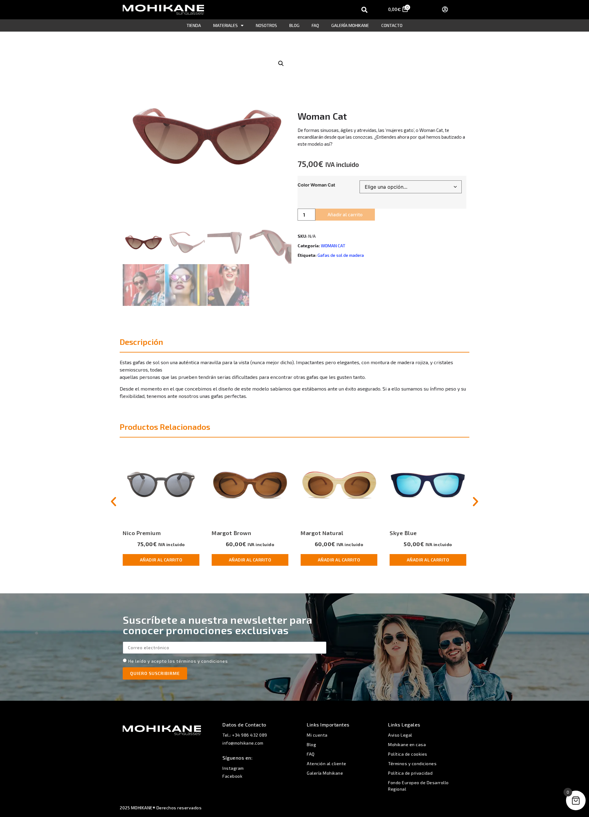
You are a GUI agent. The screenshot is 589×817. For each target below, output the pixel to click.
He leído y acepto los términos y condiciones (178, 661)
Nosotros (266, 25)
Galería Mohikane (350, 25)
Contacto (391, 25)
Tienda (194, 25)
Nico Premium (142, 533)
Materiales (225, 25)
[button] (281, 63)
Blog (294, 25)
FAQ (315, 25)
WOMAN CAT (333, 245)
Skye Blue (403, 533)
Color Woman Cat (316, 185)
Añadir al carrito (345, 214)
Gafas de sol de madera (341, 255)
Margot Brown (231, 533)
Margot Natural (322, 533)
